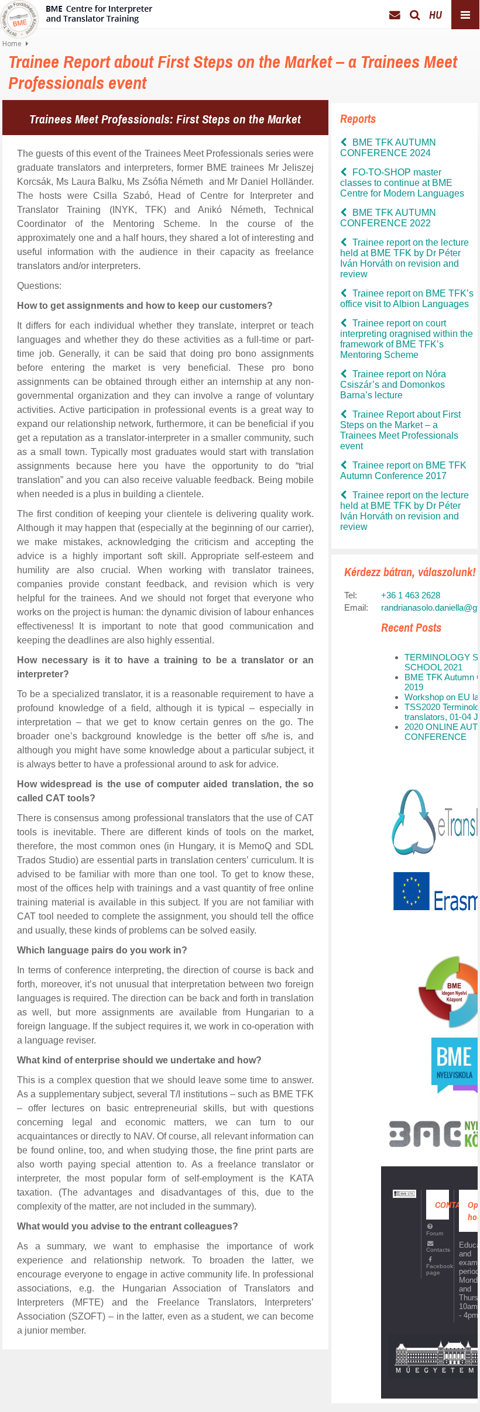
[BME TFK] (78, 16)
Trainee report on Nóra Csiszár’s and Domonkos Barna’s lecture (393, 384)
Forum (434, 1233)
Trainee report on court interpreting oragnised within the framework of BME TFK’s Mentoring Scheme (406, 339)
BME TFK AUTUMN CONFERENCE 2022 (388, 218)
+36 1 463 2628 (410, 595)
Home (11, 44)
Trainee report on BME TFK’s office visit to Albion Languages (407, 298)
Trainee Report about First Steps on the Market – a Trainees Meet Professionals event (400, 430)
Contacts (437, 1249)
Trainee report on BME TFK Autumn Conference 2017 (403, 470)
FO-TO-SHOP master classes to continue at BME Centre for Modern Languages (402, 182)
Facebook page (437, 1269)
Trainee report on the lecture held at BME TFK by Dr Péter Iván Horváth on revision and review (404, 258)
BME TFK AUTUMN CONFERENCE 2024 (388, 147)
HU (435, 15)
